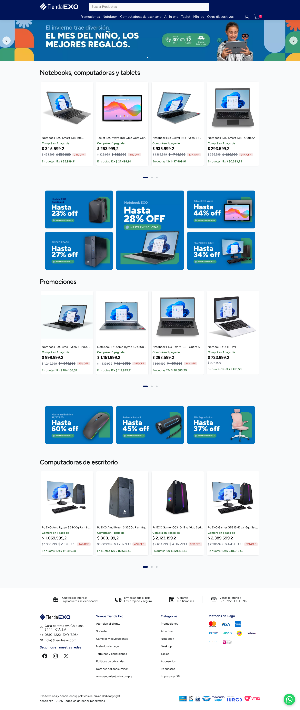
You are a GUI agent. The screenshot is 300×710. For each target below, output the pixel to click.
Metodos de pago (107, 646)
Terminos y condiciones (111, 654)
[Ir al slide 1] (147, 57)
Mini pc (198, 17)
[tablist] (150, 175)
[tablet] (221, 209)
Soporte (101, 631)
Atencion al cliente (108, 623)
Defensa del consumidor (112, 669)
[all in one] (150, 230)
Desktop (166, 646)
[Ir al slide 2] (151, 57)
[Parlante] (150, 424)
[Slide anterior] (6, 40)
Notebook (110, 17)
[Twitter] (66, 656)
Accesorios (168, 661)
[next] (270, 126)
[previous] (30, 126)
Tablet (185, 17)
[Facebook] (45, 656)
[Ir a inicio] (64, 6)
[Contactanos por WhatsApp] (289, 699)
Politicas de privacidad (110, 661)
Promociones (90, 17)
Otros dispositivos (220, 17)
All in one (171, 17)
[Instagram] (55, 656)
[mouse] (79, 424)
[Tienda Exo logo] (65, 617)
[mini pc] (79, 251)
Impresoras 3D (170, 676)
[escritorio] (221, 251)
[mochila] (79, 209)
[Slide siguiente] (293, 40)
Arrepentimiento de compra (114, 676)
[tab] (145, 177)
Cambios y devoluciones (112, 639)
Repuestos (168, 669)
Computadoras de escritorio (140, 17)
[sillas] (221, 424)
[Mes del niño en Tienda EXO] (150, 40)
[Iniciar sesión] (247, 16)
